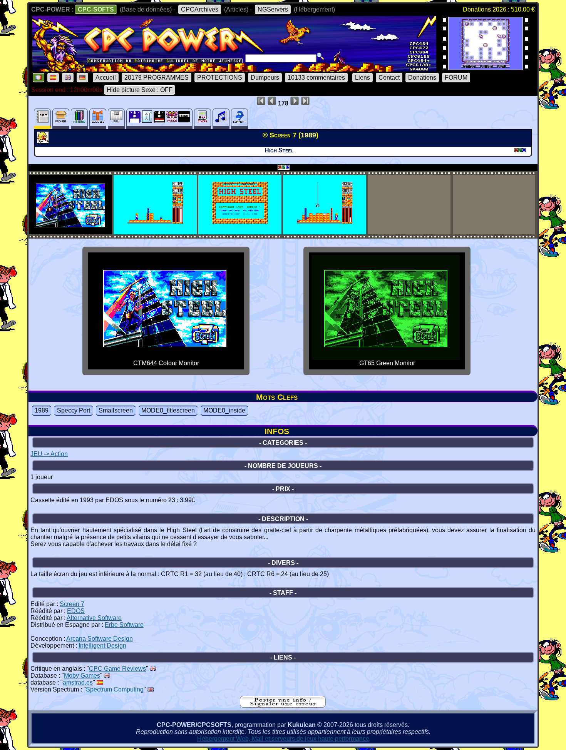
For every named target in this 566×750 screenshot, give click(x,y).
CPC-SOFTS (96, 9)
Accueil (105, 77)
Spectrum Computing (115, 689)
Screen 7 (72, 604)
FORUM (456, 77)
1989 (42, 410)
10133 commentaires (316, 77)
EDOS (76, 611)
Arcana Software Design (99, 638)
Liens (362, 77)
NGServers (273, 9)
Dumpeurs (265, 77)
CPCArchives (199, 9)
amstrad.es (78, 682)
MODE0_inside (224, 410)
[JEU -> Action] (44, 141)
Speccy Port (73, 410)
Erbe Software (124, 624)
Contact (389, 77)
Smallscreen (116, 410)
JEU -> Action (49, 454)
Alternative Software (94, 618)
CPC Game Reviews (117, 668)
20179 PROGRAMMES (156, 77)
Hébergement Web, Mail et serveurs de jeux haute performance (283, 738)
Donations (422, 77)
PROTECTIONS (219, 77)
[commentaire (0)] (239, 119)
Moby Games (82, 675)
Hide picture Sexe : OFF (139, 90)
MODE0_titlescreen (168, 410)
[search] (320, 56)
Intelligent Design (102, 645)
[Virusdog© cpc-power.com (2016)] (485, 67)
